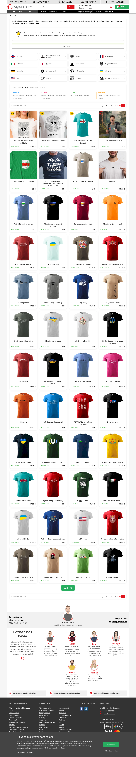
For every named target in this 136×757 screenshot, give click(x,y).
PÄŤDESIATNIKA (42, 2)
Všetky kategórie (24, 12)
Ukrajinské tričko (23, 539)
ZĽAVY (43, 11)
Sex (60, 722)
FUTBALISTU (67, 2)
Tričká (15, 98)
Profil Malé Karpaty (113, 381)
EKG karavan (23, 422)
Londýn (29, 23)
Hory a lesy (83, 303)
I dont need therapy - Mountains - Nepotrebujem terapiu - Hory (53, 183)
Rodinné (62, 720)
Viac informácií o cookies (25, 752)
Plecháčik (113, 96)
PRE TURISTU (90, 2)
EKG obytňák (23, 381)
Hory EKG (112, 181)
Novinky (42, 87)
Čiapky (100, 96)
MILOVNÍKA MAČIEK (116, 2)
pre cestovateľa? (27, 21)
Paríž (18, 23)
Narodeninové (64, 708)
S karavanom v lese (83, 577)
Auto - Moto (43, 715)
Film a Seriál (43, 727)
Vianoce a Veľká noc (66, 732)
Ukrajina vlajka (53, 264)
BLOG (11, 710)
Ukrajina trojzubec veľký (53, 303)
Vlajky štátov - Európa (83, 264)
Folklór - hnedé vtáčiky (82, 341)
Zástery (20, 98)
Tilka (34, 96)
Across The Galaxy (112, 577)
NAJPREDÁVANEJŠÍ (85, 11)
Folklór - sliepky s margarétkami (53, 539)
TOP (26, 87)
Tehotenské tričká (65, 729)
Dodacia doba (14, 715)
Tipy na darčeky (45, 708)
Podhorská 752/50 (107, 719)
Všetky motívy (44, 713)
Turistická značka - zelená (23, 224)
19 (115, 105)
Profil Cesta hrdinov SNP (23, 264)
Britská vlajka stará (23, 501)
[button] (112, 7)
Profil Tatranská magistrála (53, 422)
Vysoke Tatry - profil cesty (53, 501)
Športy (61, 725)
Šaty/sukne (58, 96)
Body (71, 96)
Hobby (41, 732)
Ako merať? (13, 720)
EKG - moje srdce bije (47, 722)
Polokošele (28, 96)
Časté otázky (14, 713)
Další (119, 105)
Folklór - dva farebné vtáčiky (112, 264)
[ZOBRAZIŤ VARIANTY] (23, 124)
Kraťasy (15, 96)
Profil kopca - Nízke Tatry (23, 577)
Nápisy (61, 710)
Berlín (23, 23)
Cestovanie (43, 720)
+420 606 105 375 (85, 6)
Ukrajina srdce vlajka (23, 462)
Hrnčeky (105, 96)
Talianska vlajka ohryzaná (113, 501)
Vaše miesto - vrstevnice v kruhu (53, 141)
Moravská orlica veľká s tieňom (112, 539)
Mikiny (21, 96)
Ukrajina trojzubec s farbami (53, 462)
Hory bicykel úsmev (113, 303)
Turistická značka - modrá (83, 181)
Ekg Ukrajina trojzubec (82, 381)
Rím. (38, 23)
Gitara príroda (23, 303)
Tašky (118, 96)
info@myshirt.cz (119, 621)
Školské (61, 727)
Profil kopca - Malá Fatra (23, 341)
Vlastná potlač (67, 11)
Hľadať (70, 7)
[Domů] (10, 16)
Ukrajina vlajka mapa (53, 341)
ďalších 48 (68, 588)
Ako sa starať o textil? (17, 722)
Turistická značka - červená (23, 181)
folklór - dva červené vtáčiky (112, 462)
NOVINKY (53, 11)
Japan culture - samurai (53, 577)
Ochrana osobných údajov (18, 727)
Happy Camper (82, 501)
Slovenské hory (112, 422)
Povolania (62, 713)
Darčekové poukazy (46, 710)
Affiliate (12, 725)
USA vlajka (83, 539)
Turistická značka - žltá (83, 224)
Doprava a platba (15, 717)
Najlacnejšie (34, 87)
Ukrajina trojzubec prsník (112, 224)
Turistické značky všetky (112, 141)
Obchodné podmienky (17, 729)
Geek (41, 729)
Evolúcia (42, 725)
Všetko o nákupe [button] (104, 11)
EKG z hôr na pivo (82, 462)
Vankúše (100, 98)
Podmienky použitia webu (18, 732)
